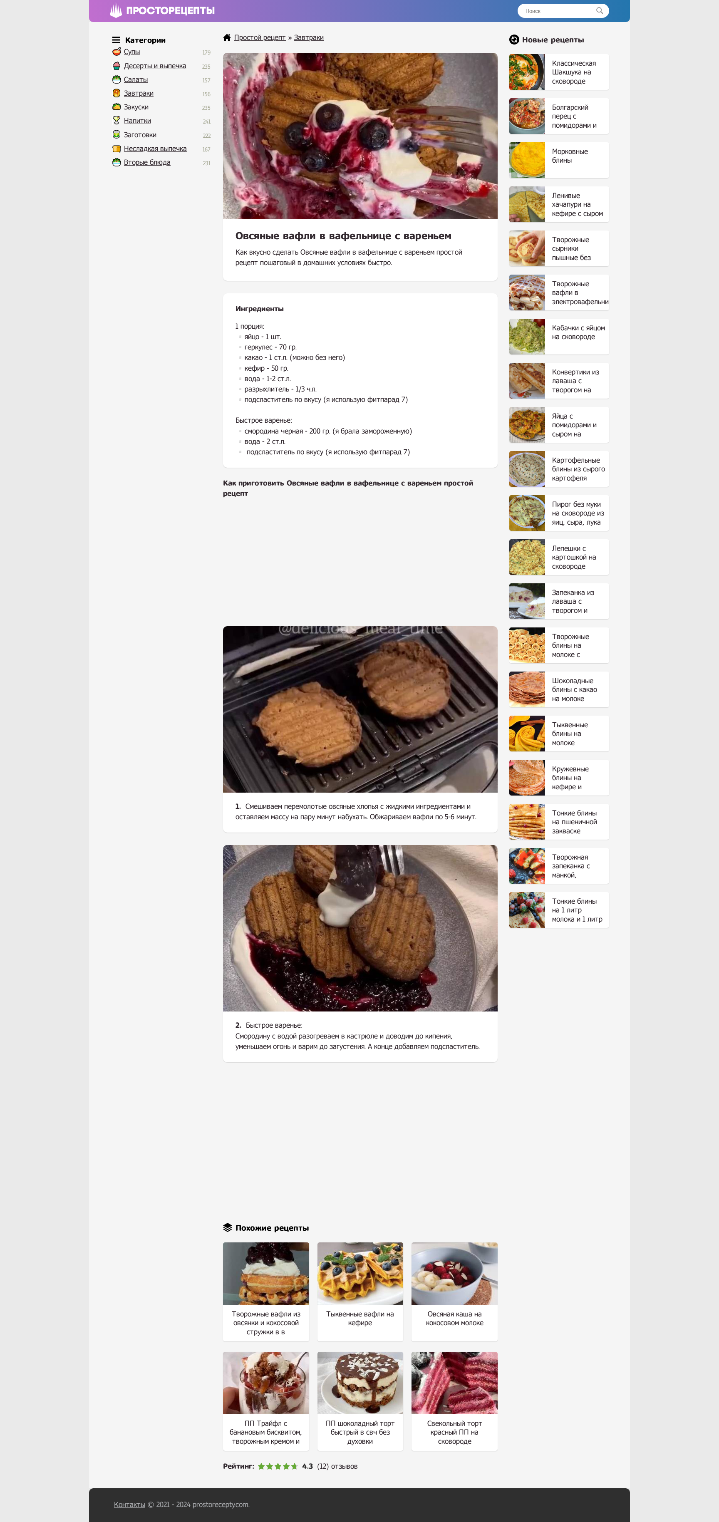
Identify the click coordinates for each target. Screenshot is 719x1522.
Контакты (129, 1505)
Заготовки (140, 135)
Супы (132, 52)
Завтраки (139, 93)
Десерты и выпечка (155, 66)
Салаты (136, 80)
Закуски (136, 107)
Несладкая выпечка (155, 149)
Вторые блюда (147, 162)
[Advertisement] (360, 568)
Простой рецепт (260, 38)
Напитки (137, 121)
